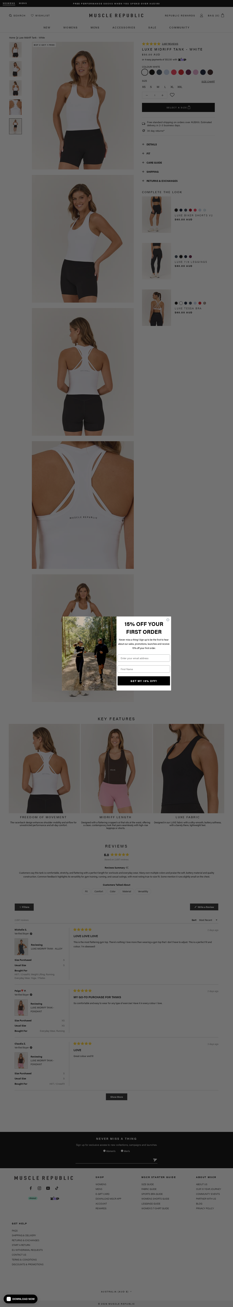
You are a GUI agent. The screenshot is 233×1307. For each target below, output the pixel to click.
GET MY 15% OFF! (144, 681)
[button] (20, 1299)
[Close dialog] (168, 620)
